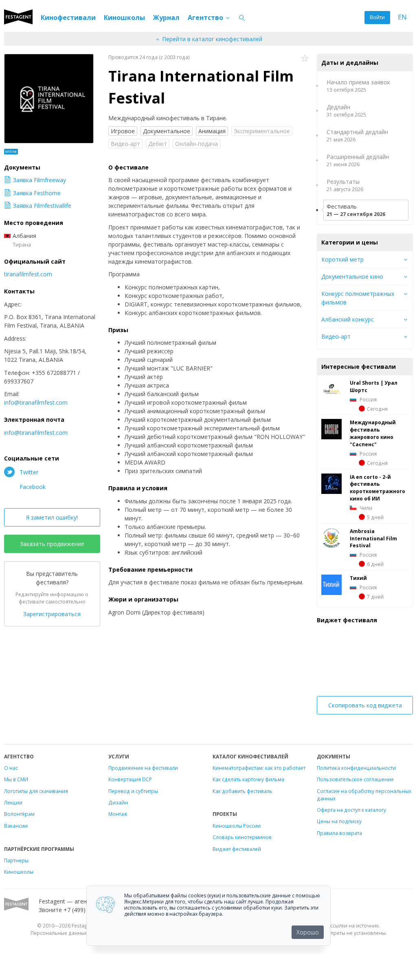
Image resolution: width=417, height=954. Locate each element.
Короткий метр (342, 259)
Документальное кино (352, 276)
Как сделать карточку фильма (248, 779)
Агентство (206, 17)
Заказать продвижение (52, 544)
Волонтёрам (19, 814)
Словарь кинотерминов (242, 837)
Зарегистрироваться (52, 614)
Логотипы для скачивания (36, 791)
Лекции (13, 802)
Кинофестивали (68, 17)
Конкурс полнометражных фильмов (357, 298)
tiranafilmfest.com (28, 274)
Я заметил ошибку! (52, 517)
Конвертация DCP (130, 779)
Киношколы (124, 17)
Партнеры (16, 860)
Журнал (166, 17)
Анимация (212, 131)
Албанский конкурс (347, 319)
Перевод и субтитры (133, 791)
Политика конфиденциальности (356, 768)
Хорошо (307, 932)
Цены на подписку (339, 821)
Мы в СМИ (16, 779)
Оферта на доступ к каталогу (351, 809)
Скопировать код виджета (365, 705)
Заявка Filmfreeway (39, 180)
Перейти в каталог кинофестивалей (211, 39)
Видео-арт (336, 336)
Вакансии (16, 825)
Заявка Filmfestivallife (42, 205)
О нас (11, 768)
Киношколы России (237, 825)
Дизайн (118, 802)
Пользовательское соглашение (355, 779)
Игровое (123, 131)
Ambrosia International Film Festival (373, 538)
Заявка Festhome (37, 193)
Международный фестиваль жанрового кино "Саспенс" (373, 433)
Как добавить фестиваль (242, 791)
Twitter (28, 472)
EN (402, 17)
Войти (377, 17)
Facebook (32, 487)
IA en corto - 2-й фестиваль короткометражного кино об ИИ (377, 488)
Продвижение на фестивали (143, 768)
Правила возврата (339, 833)
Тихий (358, 578)
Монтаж (117, 814)
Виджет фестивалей (237, 849)
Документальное (166, 131)
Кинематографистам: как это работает (259, 768)
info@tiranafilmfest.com (36, 402)
